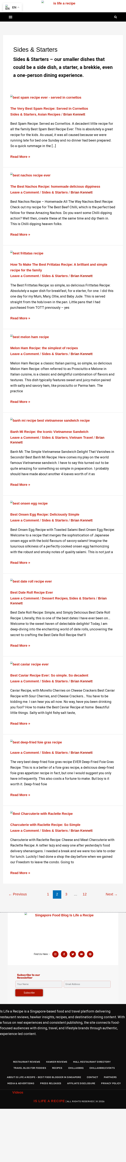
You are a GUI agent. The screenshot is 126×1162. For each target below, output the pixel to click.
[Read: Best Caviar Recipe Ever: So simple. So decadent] (29, 664)
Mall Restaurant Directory (92, 1061)
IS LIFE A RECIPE (49, 1101)
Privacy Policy (111, 1083)
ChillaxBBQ (76, 1068)
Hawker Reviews (56, 1061)
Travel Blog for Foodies (30, 1068)
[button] (11, 17)
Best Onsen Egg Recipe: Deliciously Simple (44, 514)
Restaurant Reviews (26, 1061)
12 (85, 894)
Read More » (20, 156)
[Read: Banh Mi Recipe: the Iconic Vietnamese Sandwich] (50, 420)
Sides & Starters (23, 114)
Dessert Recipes (55, 598)
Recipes (57, 1068)
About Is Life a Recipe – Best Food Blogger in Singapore (44, 1077)
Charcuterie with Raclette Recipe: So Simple (45, 825)
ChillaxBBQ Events (102, 1068)
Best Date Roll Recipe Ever (31, 592)
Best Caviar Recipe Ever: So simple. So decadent (49, 675)
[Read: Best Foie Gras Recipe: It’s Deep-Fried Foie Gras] (36, 742)
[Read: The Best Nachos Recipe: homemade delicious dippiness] (30, 175)
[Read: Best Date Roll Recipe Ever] (31, 581)
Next (112, 894)
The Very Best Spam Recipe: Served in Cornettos (49, 108)
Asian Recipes (49, 114)
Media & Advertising (20, 1083)
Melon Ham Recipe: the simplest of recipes (44, 348)
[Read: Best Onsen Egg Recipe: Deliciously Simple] (29, 503)
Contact (92, 1077)
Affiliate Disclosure (81, 1083)
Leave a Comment (24, 192)
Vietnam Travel (81, 437)
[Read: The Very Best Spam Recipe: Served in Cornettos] (45, 97)
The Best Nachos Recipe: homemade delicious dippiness (55, 186)
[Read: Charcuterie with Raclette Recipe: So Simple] (41, 813)
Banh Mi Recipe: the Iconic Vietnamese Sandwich (49, 432)
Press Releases (50, 1083)
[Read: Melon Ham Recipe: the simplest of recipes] (29, 337)
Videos (17, 1092)
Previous (17, 894)
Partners (110, 1077)
